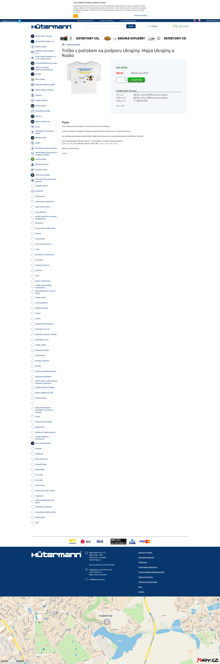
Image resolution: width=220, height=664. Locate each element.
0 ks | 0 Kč (183, 26)
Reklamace (142, 562)
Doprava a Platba (106, 21)
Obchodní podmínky (128, 21)
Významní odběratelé (85, 21)
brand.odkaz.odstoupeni (147, 567)
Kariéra (141, 592)
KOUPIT (135, 80)
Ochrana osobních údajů (147, 582)
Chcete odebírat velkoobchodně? (151, 572)
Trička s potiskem (73, 44)
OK (76, 16)
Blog (140, 587)
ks (125, 80)
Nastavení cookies (145, 577)
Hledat (131, 26)
